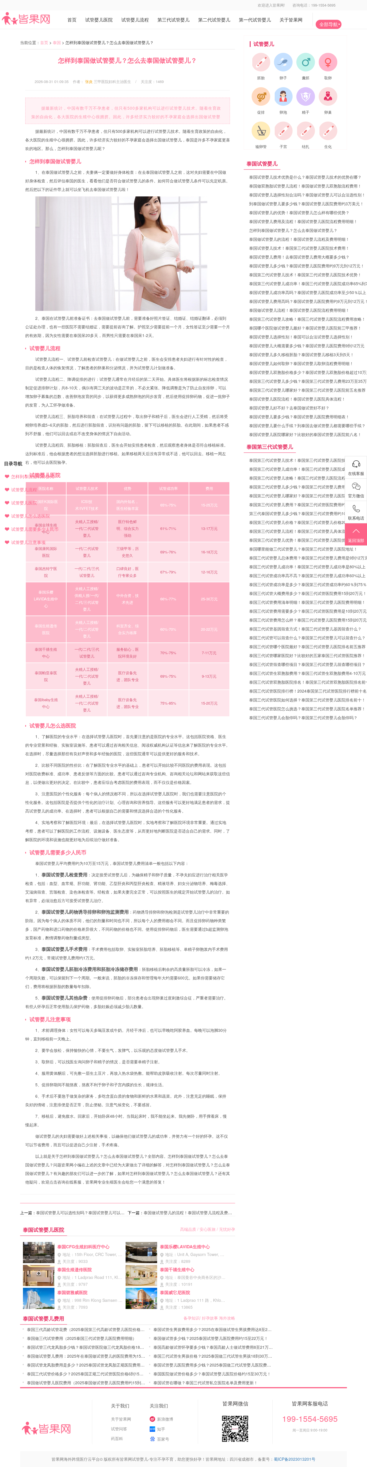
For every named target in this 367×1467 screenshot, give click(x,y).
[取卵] (328, 62)
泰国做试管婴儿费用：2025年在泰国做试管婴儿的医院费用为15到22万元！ (94, 1356)
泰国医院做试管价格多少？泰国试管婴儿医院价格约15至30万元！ (212, 1374)
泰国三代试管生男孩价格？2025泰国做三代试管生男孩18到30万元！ (214, 1356)
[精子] (305, 96)
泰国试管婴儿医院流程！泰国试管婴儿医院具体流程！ (297, 399)
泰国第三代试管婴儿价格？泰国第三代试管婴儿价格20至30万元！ (308, 522)
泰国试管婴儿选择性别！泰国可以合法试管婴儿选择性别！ (301, 337)
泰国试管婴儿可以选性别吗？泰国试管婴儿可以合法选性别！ (90, 1212)
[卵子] (283, 62)
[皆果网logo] (37, 18)
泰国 (57, 42)
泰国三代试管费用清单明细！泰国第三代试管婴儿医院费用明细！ (307, 602)
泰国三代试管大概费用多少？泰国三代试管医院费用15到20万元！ (308, 593)
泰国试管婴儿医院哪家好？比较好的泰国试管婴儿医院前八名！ (305, 434)
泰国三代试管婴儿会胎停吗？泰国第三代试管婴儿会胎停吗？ (303, 717)
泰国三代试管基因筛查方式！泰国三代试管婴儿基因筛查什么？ (305, 629)
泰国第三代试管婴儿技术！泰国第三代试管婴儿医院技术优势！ (305, 274)
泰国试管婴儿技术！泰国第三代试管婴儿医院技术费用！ (299, 248)
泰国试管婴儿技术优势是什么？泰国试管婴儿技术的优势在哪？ (305, 177)
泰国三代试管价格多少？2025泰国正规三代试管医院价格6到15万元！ (89, 1374)
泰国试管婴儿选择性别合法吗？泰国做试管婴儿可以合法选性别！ (307, 195)
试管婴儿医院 (24, 503)
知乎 (161, 1429)
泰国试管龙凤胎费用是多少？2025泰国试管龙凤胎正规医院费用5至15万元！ (95, 1365)
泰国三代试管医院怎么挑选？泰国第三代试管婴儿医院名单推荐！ (307, 708)
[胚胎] (260, 62)
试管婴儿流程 (24, 489)
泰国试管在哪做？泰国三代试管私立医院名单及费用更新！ (205, 1382)
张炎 (89, 81)
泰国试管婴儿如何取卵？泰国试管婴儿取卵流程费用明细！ (301, 363)
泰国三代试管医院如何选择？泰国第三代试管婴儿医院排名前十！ (307, 700)
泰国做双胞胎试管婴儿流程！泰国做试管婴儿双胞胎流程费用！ (305, 186)
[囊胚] (305, 62)
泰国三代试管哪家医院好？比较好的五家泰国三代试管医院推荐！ (307, 655)
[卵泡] (283, 96)
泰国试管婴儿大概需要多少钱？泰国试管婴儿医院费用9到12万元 (306, 345)
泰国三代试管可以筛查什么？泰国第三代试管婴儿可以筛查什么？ (307, 637)
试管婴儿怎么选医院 (30, 516)
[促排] (260, 96)
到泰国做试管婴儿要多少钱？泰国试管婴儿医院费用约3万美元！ (306, 203)
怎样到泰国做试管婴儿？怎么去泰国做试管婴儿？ (293, 230)
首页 (44, 42)
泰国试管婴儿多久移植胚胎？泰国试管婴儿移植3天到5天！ (301, 354)
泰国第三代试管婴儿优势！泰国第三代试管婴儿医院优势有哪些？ (307, 540)
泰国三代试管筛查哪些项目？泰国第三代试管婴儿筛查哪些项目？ (307, 664)
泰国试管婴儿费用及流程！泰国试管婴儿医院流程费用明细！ (303, 221)
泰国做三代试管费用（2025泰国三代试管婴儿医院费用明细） (81, 1338)
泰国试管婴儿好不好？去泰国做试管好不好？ (289, 408)
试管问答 (119, 1428)
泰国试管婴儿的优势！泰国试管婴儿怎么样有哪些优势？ (299, 212)
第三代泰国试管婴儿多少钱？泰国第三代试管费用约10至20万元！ (308, 513)
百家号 (163, 1439)
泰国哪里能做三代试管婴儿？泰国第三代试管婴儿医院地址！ (303, 549)
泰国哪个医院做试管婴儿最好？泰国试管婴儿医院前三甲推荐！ (305, 328)
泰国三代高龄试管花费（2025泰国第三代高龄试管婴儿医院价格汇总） (90, 1329)
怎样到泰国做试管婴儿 (32, 476)
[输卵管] (260, 130)
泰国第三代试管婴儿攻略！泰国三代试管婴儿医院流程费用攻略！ (307, 319)
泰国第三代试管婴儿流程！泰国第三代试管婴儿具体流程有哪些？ (307, 531)
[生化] (328, 130)
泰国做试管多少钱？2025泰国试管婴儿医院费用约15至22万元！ (210, 1338)
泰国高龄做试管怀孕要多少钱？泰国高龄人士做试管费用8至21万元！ (215, 1347)
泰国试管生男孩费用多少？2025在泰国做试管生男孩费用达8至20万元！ (217, 1329)
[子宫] (283, 130)
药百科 (117, 1438)
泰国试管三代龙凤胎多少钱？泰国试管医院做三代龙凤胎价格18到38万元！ (94, 1347)
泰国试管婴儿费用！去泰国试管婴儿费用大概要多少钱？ (299, 257)
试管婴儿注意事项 (28, 542)
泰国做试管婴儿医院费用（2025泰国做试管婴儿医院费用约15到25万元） (92, 1382)
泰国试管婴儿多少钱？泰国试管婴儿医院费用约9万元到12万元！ (306, 266)
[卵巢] (328, 96)
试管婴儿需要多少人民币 (34, 529)
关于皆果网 (121, 1418)
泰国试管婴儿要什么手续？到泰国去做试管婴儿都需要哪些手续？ (307, 425)
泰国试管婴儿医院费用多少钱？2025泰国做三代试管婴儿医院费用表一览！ (220, 1365)
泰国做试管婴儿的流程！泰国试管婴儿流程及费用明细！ (194, 1212)
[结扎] (305, 130)
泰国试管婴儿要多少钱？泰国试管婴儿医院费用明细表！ (299, 416)
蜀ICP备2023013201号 (294, 1459)
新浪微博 (165, 1419)
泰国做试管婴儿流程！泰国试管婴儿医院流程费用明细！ (299, 310)
